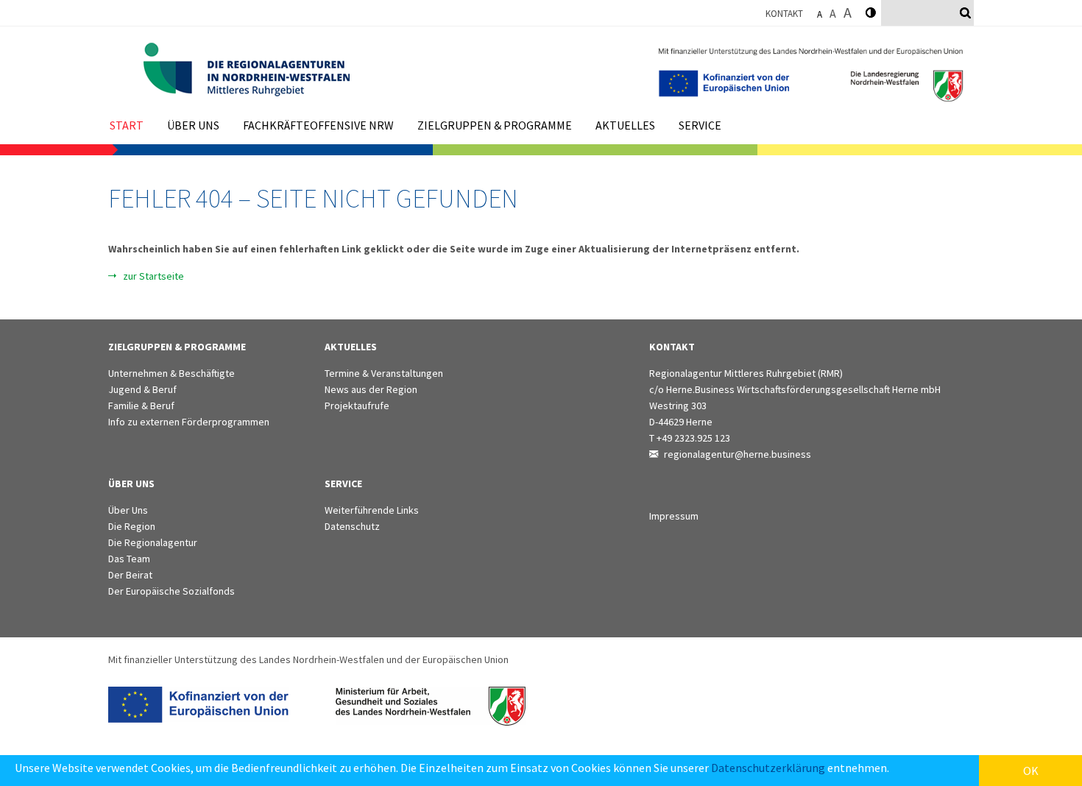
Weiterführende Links (372, 510)
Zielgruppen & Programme (494, 125)
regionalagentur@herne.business (737, 454)
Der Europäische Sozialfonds (171, 591)
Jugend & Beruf (142, 389)
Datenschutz (352, 526)
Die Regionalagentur (152, 542)
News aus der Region (371, 389)
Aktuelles (625, 125)
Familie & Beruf (141, 405)
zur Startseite (153, 276)
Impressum (674, 516)
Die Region (131, 526)
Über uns (193, 125)
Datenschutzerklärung (768, 767)
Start (127, 125)
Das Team (129, 558)
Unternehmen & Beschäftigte (171, 373)
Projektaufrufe (357, 405)
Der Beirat (130, 574)
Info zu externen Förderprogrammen (188, 421)
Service (700, 125)
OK (1031, 770)
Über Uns (128, 510)
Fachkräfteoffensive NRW (318, 125)
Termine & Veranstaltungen (384, 373)
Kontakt (784, 13)
